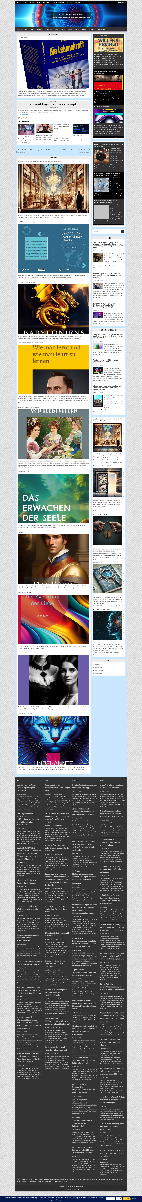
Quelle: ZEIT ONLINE (24, 121)
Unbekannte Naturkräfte (25, 598)
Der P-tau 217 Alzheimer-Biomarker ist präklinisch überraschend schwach (83, 1156)
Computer (49, 29)
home (18, 2)
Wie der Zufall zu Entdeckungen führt (29, 37)
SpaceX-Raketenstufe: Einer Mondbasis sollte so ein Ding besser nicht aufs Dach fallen (112, 1021)
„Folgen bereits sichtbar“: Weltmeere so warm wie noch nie (28, 915)
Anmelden (96, 662)
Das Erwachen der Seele (25, 356)
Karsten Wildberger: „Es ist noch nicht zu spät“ (53, 110)
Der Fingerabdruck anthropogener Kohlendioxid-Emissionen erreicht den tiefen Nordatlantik (28, 825)
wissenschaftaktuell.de (71, 14)
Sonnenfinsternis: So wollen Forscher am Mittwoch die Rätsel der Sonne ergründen (112, 962)
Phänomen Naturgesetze (101, 71)
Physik (56, 29)
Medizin (77, 29)
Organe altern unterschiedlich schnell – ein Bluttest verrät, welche (84, 978)
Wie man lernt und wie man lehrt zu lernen (31, 228)
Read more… (85, 872)
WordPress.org (97, 671)
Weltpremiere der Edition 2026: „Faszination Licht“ (105, 359)
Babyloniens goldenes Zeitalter (27, 167)
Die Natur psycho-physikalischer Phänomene (108, 102)
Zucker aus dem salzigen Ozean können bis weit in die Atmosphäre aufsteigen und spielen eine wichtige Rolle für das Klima (57, 885)
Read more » (118, 458)
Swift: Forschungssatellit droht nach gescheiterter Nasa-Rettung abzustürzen (111, 819)
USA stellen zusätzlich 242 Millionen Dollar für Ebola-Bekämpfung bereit (83, 1066)
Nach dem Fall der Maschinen (27, 719)
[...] (83, 99)
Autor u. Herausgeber (58, 2)
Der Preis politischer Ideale (101, 512)
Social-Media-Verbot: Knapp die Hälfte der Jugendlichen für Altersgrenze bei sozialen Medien (108, 334)
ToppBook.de (46, 2)
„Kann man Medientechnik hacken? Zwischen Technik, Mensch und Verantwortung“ (107, 386)
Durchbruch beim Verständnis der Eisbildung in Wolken (57, 794)
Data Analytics (97, 560)
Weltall (32, 29)
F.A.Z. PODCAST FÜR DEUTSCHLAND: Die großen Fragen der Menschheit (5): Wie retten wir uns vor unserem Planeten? (29, 859)
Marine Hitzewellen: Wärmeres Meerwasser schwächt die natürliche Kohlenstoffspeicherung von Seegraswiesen (29, 1028)
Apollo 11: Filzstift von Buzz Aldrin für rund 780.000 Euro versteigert (112, 1159)
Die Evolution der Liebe (25, 477)
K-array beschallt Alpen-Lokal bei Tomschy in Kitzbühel (55, 970)
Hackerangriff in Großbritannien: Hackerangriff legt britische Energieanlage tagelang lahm (106, 303)
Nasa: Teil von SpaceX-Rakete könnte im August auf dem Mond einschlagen (112, 1106)
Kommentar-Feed (98, 668)
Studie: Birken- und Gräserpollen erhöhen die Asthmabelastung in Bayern (84, 818)
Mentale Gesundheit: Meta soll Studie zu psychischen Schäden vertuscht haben (44, 143)
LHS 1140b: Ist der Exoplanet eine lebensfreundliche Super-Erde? (112, 1132)
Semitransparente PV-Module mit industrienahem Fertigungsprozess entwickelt (107, 273)
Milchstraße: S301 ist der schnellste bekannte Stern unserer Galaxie (111, 848)
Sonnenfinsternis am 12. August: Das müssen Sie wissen (110, 1048)
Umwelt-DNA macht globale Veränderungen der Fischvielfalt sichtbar (56, 998)
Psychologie (92, 29)
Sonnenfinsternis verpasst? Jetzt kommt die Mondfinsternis (28, 944)
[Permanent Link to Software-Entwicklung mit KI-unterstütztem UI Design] (62, 136)
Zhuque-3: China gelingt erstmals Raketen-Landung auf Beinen (111, 875)
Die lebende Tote (23, 538)
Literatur (31, 2)
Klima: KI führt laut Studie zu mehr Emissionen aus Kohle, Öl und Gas (57, 854)
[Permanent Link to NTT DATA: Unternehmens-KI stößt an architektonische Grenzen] (81, 135)
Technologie (40, 29)
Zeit (27, 124)
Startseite (19, 29)
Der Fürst (20, 417)
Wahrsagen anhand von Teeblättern (28, 292)
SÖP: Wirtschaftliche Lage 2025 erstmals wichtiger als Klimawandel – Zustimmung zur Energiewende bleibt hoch (108, 243)
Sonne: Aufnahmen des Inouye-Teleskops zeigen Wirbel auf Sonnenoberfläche (112, 993)
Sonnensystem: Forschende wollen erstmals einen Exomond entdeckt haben (112, 1077)
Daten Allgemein (102, 29)
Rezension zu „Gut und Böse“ (102, 464)
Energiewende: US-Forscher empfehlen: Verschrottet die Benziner (57, 915)
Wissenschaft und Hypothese (26, 659)
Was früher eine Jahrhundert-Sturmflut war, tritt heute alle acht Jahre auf (57, 1027)
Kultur (38, 2)
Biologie (70, 29)
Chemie (84, 29)
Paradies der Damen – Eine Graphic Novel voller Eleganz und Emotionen (107, 418)
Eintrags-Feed (97, 665)
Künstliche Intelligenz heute (101, 607)
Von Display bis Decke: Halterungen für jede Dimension (26, 794)
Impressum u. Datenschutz (73, 2)
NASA (26, 29)
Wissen (24, 2)
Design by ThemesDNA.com (71, 1195)
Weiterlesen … (97, 266)
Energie (63, 29)
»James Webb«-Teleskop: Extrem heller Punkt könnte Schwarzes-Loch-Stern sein (112, 933)
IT (24, 124)
